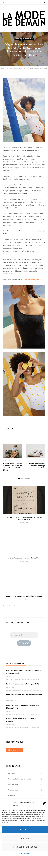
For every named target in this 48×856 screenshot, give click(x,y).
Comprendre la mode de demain (19, 779)
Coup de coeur (13, 790)
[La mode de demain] (24, 18)
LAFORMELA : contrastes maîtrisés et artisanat (24, 596)
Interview (11, 795)
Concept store (13, 784)
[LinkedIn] (12, 428)
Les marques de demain (24, 39)
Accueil (2, 68)
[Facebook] (5, 428)
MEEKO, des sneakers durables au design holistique (37, 465)
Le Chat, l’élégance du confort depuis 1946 (24, 558)
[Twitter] (8, 428)
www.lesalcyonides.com (30, 279)
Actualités (11, 773)
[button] (45, 803)
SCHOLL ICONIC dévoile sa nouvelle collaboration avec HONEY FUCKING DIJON (12, 466)
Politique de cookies (24, 853)
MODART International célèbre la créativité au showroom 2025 (24, 518)
